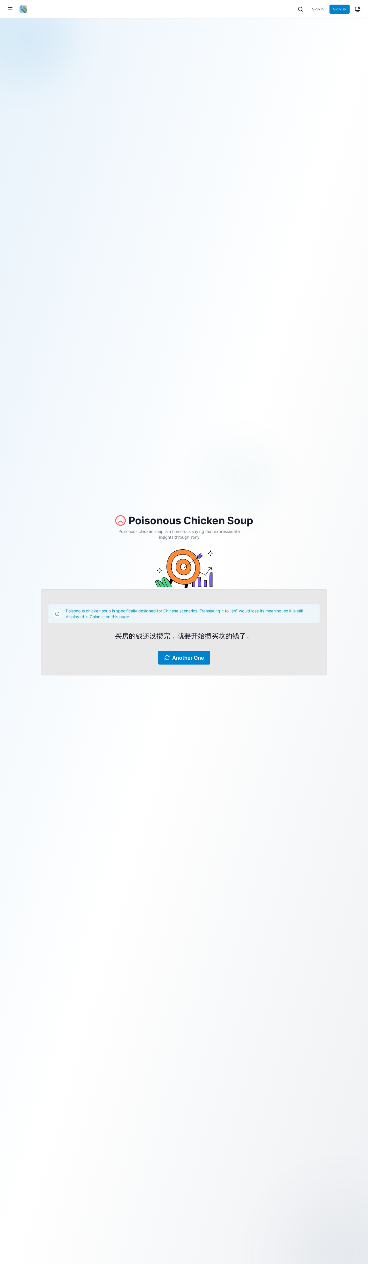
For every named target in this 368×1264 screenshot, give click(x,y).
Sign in (317, 9)
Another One (188, 658)
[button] (10, 9)
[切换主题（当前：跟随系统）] (357, 9)
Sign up (339, 9)
